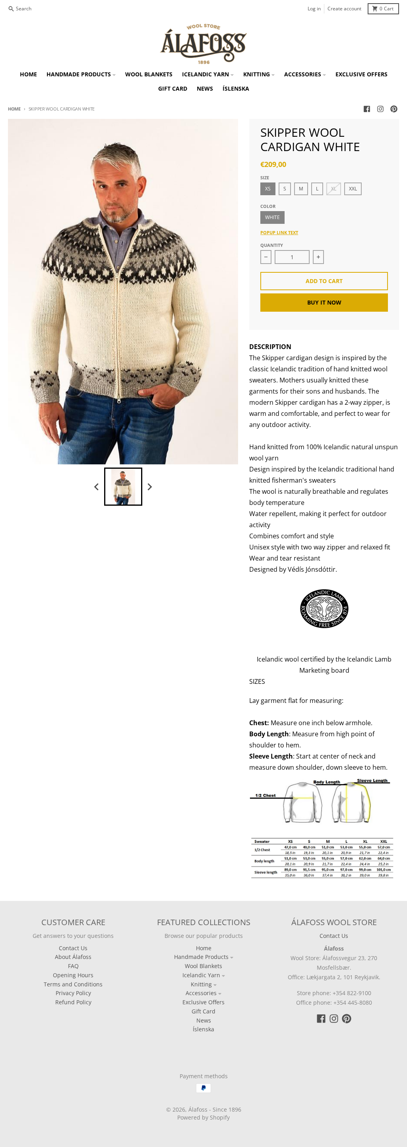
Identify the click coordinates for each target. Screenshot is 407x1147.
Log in (314, 8)
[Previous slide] (97, 487)
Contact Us (334, 935)
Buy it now (324, 302)
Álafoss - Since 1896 (214, 1109)
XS (268, 188)
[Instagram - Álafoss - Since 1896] (380, 109)
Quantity (271, 245)
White (272, 217)
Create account (344, 8)
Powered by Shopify (203, 1117)
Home (14, 109)
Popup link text (279, 232)
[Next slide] (149, 487)
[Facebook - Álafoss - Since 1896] (367, 109)
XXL (353, 188)
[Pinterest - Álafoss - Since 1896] (394, 109)
